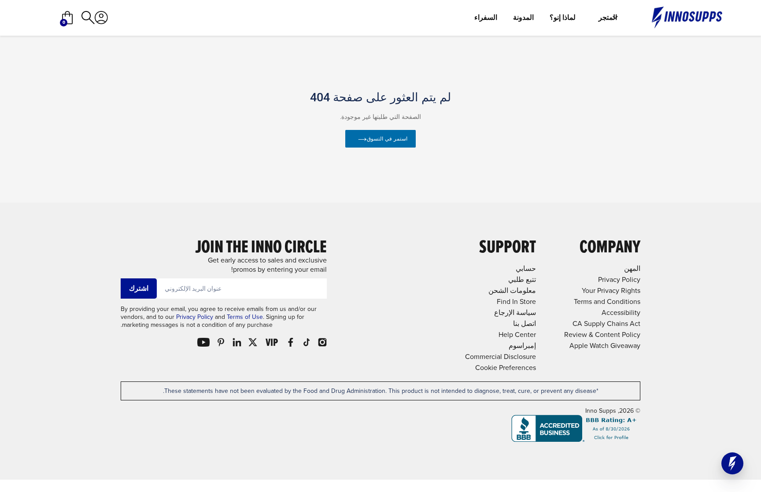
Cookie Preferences (505, 368)
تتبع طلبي (522, 279)
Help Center (517, 334)
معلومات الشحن (512, 290)
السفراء (485, 17)
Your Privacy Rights (611, 290)
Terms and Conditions (607, 301)
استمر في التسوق (387, 139)
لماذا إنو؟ (563, 17)
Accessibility (621, 312)
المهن (632, 268)
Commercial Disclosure (500, 356)
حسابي (526, 268)
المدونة (523, 17)
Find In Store (516, 301)
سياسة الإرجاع (515, 312)
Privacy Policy (194, 317)
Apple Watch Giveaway (604, 345)
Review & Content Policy (602, 334)
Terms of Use (245, 317)
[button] (732, 463)
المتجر (607, 17)
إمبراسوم (522, 345)
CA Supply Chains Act (606, 323)
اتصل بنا (524, 323)
